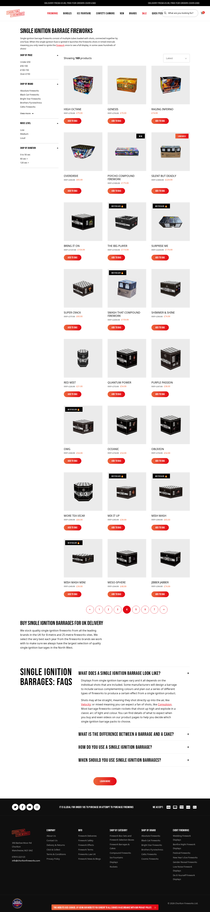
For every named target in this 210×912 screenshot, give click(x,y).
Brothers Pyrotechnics (31, 102)
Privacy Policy (145, 907)
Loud (22, 137)
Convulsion (165, 704)
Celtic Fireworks (27, 106)
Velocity (86, 704)
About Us (51, 835)
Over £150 (25, 73)
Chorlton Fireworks (184, 903)
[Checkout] (202, 13)
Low (22, 129)
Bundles (67, 13)
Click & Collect (53, 849)
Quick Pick (157, 13)
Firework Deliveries (87, 835)
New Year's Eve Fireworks (185, 857)
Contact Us (52, 840)
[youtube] (29, 807)
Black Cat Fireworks (29, 94)
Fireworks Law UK (87, 854)
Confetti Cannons (105, 13)
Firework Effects (86, 845)
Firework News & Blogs (89, 858)
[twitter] (15, 807)
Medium (24, 133)
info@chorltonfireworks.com (26, 860)
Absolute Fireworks (29, 90)
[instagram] (37, 807)
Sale (144, 13)
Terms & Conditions (56, 854)
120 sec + (24, 162)
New (122, 13)
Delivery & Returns (56, 845)
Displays (114, 862)
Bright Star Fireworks (30, 98)
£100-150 (24, 69)
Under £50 (25, 61)
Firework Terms (85, 849)
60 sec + (24, 158)
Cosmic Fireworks (149, 858)
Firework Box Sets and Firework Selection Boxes (122, 837)
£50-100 (24, 65)
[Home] (15, 13)
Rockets (113, 866)
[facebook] (22, 807)
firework (60, 45)
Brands (133, 13)
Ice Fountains (84, 13)
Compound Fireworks (120, 852)
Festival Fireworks (181, 852)
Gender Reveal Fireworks (185, 862)
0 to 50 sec (25, 154)
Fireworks (52, 13)
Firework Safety (85, 840)
